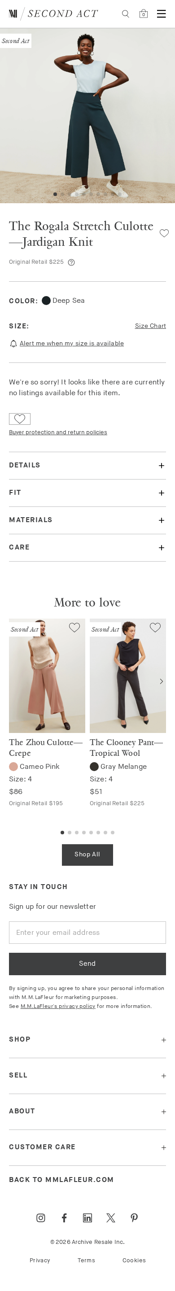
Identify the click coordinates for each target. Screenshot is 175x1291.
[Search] (126, 14)
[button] (55, 194)
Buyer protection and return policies (58, 432)
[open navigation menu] (161, 14)
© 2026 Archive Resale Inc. (87, 1242)
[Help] (71, 262)
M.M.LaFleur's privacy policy (58, 1006)
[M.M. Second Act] (53, 14)
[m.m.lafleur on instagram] (40, 1217)
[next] (161, 681)
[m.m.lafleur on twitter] (110, 1217)
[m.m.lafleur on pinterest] (134, 1217)
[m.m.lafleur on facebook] (64, 1217)
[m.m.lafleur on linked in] (87, 1217)
